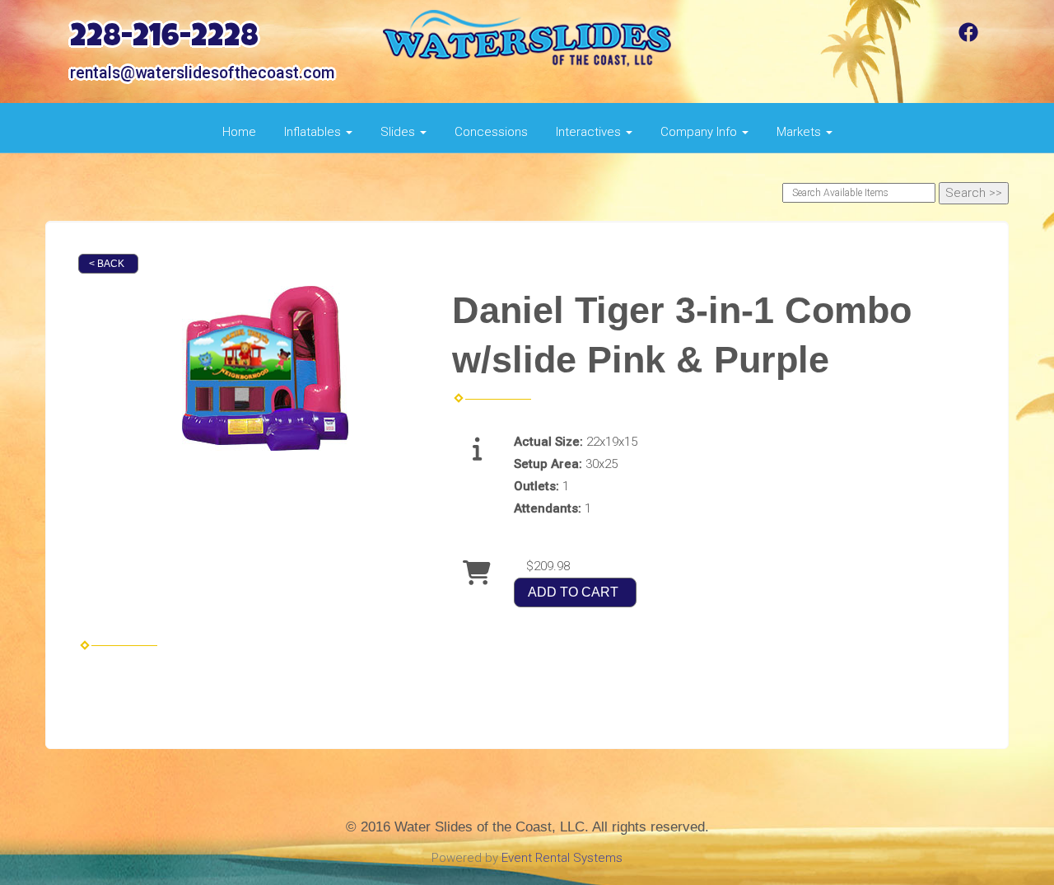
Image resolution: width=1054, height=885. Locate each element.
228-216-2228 (164, 39)
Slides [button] (399, 131)
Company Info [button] (700, 131)
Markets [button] (800, 131)
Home (239, 131)
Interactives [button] (590, 131)
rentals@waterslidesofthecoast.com (202, 72)
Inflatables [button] (314, 131)
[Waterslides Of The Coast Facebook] (968, 37)
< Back (106, 263)
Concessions (491, 131)
